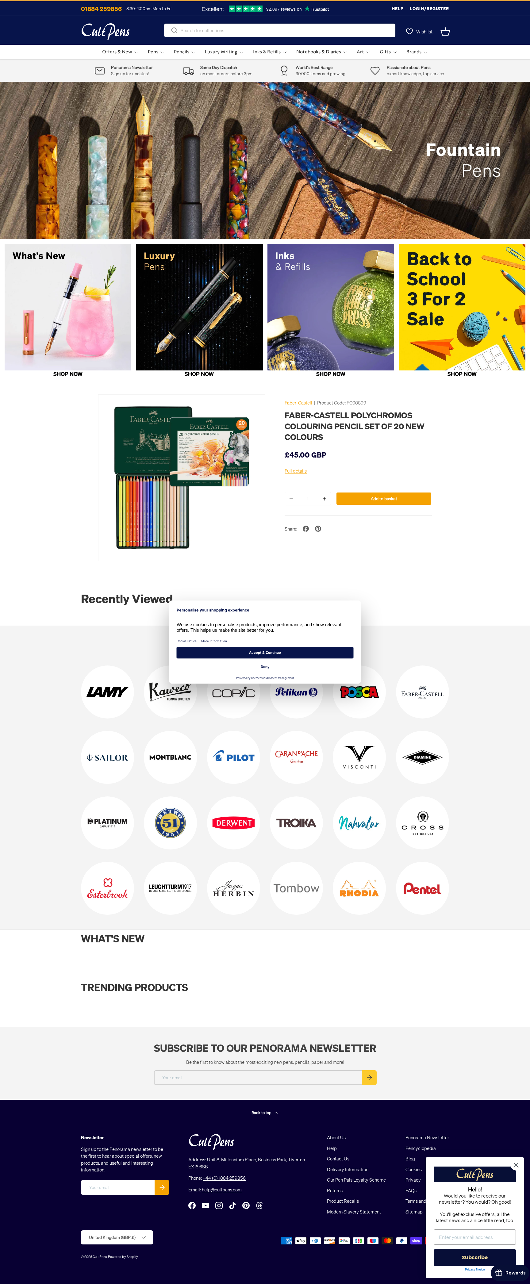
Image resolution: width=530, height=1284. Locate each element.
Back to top (262, 1112)
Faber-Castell (298, 403)
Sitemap (414, 1212)
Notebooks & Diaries (318, 52)
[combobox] (279, 30)
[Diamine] (422, 757)
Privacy (413, 1180)
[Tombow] (296, 888)
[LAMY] (107, 692)
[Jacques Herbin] (233, 888)
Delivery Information (347, 1169)
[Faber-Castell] (422, 692)
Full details (296, 471)
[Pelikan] (296, 692)
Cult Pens (100, 1256)
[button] (445, 31)
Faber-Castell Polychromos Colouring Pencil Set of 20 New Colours (354, 426)
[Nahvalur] (359, 822)
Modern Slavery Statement (354, 1212)
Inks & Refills (267, 52)
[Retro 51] (170, 822)
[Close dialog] (516, 1165)
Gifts (385, 52)
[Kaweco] (170, 692)
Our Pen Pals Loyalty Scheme (356, 1180)
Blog (410, 1159)
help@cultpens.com (222, 1189)
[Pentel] (422, 888)
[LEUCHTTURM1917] (170, 888)
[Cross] (422, 822)
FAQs (411, 1190)
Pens (153, 52)
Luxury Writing (221, 52)
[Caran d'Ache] (296, 757)
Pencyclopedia (420, 1148)
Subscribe (475, 1257)
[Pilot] (233, 757)
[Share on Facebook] (306, 529)
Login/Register (429, 8)
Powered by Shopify (123, 1256)
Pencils (181, 52)
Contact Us (338, 1159)
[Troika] (296, 822)
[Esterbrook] (107, 888)
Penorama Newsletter (427, 1137)
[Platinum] (107, 822)
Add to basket (384, 498)
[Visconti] (359, 757)
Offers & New (117, 52)
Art (360, 52)
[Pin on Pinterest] (318, 529)
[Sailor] (107, 757)
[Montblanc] (170, 757)
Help (398, 8)
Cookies (413, 1169)
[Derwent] (233, 822)
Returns (335, 1190)
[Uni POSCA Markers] (359, 692)
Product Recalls (343, 1201)
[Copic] (233, 692)
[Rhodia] (359, 888)
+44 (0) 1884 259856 (224, 1178)
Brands (413, 52)
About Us (336, 1137)
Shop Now (68, 373)
